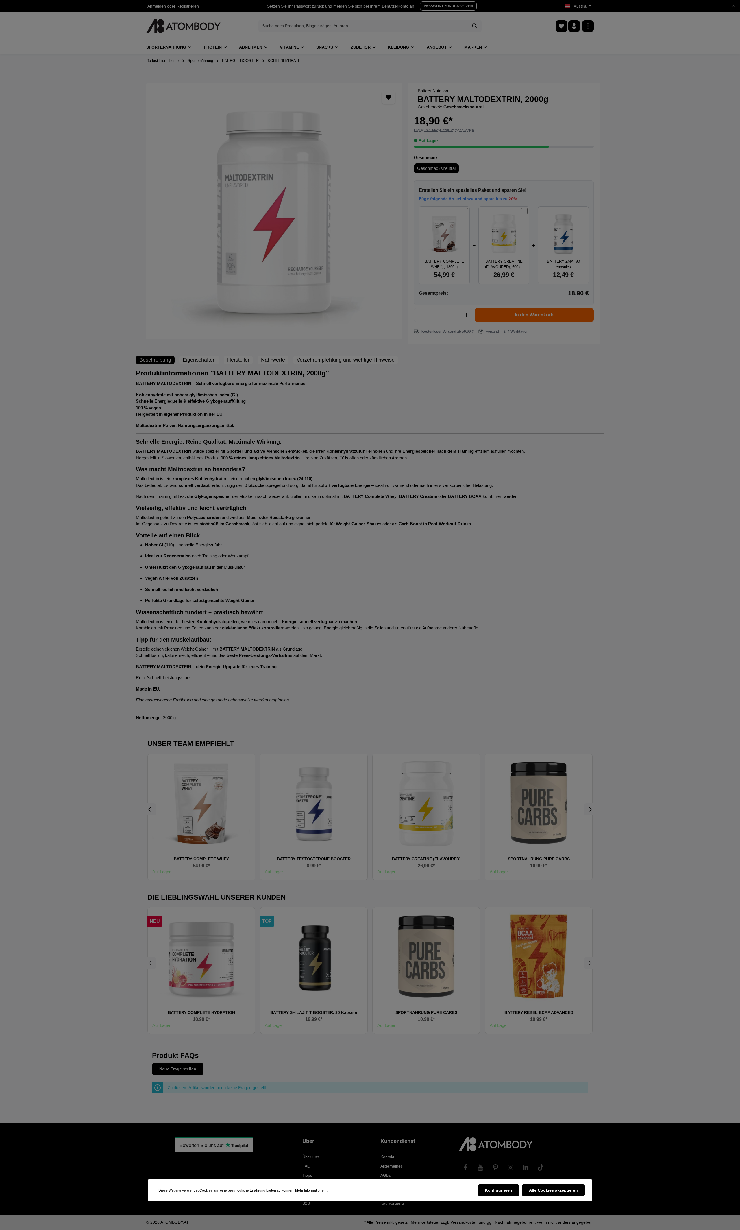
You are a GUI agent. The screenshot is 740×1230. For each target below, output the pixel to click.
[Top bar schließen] (733, 6)
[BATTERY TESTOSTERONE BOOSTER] (314, 803)
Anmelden (156, 6)
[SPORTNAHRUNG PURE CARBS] (539, 803)
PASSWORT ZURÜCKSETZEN (448, 6)
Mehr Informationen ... (312, 1190)
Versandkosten (464, 1222)
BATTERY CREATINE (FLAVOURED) (426, 859)
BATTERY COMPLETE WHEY (201, 859)
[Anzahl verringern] (420, 315)
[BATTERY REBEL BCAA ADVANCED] (539, 956)
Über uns (310, 1156)
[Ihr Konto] (574, 26)
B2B (306, 1203)
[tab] (155, 360)
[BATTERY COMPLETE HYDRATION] (201, 956)
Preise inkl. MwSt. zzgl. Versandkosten (444, 130)
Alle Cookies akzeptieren (553, 1190)
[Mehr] (588, 26)
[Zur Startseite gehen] (183, 26)
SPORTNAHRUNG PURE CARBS (539, 859)
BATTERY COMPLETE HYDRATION (201, 1012)
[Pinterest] (495, 1167)
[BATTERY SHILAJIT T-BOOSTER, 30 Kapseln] (314, 956)
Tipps (307, 1175)
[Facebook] (465, 1167)
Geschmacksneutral (436, 168)
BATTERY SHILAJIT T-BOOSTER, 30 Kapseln (313, 1012)
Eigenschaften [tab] (199, 360)
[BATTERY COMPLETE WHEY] (201, 803)
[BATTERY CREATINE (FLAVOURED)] (426, 803)
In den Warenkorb (534, 314)
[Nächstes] (590, 809)
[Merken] (388, 97)
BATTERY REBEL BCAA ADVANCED (538, 1012)
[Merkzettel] (561, 26)
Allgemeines (391, 1166)
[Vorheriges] (150, 809)
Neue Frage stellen (177, 1069)
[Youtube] (480, 1167)
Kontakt (387, 1156)
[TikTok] (540, 1167)
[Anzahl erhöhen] (466, 315)
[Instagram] (510, 1167)
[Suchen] (475, 26)
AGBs (385, 1175)
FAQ (306, 1166)
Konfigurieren (498, 1190)
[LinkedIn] (525, 1167)
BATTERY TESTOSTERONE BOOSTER (314, 859)
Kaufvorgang (392, 1203)
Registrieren (188, 6)
